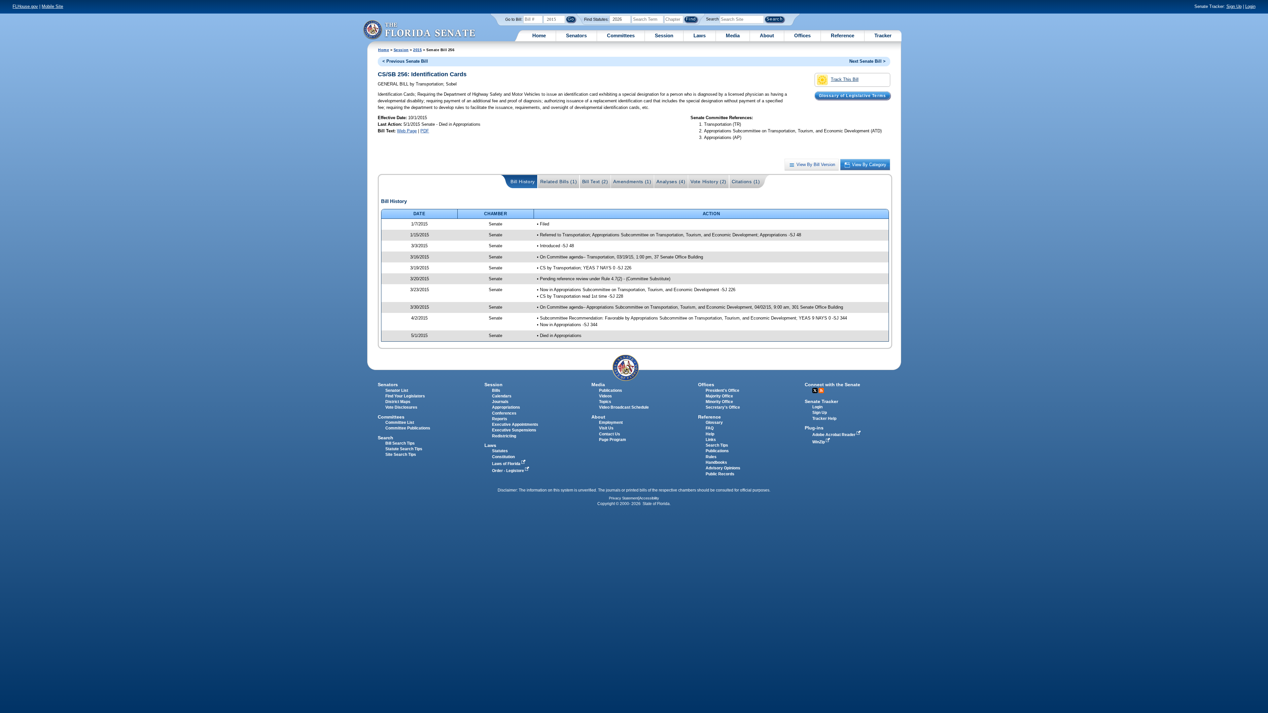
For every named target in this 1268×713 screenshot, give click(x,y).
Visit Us (606, 428)
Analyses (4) (670, 181)
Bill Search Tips (400, 443)
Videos (605, 396)
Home (539, 35)
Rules (711, 457)
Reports (499, 419)
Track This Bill (845, 79)
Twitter (815, 390)
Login (1250, 6)
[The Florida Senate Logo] (419, 29)
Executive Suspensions (514, 430)
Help (710, 434)
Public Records (720, 474)
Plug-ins (814, 427)
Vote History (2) (708, 181)
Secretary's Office (723, 407)
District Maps (397, 402)
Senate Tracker (821, 401)
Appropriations (506, 407)
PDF (424, 130)
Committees (621, 35)
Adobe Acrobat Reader (834, 435)
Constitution (503, 457)
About (767, 35)
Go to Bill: (513, 19)
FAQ (710, 428)
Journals (500, 402)
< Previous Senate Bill (405, 61)
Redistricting (504, 436)
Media (733, 35)
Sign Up (1234, 6)
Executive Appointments (515, 424)
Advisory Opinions (723, 468)
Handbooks (716, 462)
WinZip (819, 442)
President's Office (722, 390)
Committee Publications (407, 428)
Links (711, 440)
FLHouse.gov (25, 6)
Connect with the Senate (832, 384)
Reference (842, 35)
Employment (611, 422)
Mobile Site (52, 6)
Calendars (501, 396)
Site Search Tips (400, 455)
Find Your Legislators (405, 396)
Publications (610, 390)
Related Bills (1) (558, 181)
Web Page (407, 130)
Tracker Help (824, 419)
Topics (605, 402)
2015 (417, 50)
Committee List (399, 422)
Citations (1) (746, 181)
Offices (802, 35)
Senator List (396, 390)
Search (712, 19)
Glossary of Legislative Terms (852, 95)
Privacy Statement (623, 498)
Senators (576, 35)
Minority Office (719, 402)
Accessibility (649, 498)
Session (664, 35)
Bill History (523, 181)
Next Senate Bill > (867, 61)
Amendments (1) (632, 181)
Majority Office (719, 396)
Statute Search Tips (403, 449)
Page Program (612, 440)
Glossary (714, 422)
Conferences (504, 413)
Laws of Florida (506, 464)
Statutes (500, 451)
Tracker (883, 35)
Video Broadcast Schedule (624, 407)
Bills (496, 390)
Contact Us (609, 434)
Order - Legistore (508, 471)
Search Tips (717, 445)
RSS (821, 390)
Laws (699, 35)
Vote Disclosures (401, 407)
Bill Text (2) (595, 181)
